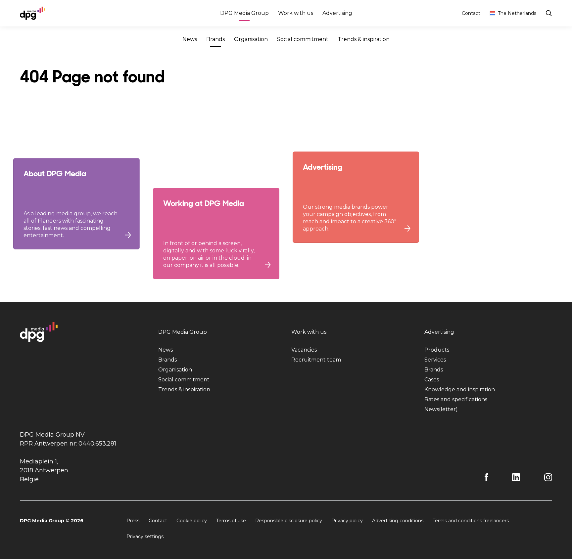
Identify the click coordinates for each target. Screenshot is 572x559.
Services (435, 360)
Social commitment (302, 39)
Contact (471, 13)
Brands (215, 39)
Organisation (251, 39)
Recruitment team (316, 360)
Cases (431, 379)
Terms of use (231, 521)
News (189, 39)
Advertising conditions (397, 521)
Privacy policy (347, 521)
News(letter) (441, 409)
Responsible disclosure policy (288, 521)
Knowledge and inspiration (459, 389)
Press (132, 521)
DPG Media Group (244, 13)
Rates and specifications (455, 399)
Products (436, 350)
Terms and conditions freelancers (471, 521)
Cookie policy (191, 521)
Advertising (337, 13)
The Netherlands (517, 13)
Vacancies (304, 350)
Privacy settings (145, 536)
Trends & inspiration (364, 39)
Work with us (295, 13)
